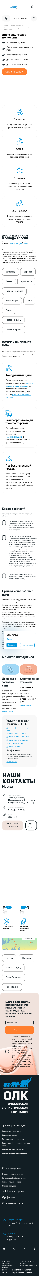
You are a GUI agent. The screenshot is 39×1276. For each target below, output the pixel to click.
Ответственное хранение (12, 1174)
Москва (9, 958)
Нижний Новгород (14, 291)
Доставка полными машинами (17, 737)
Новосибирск (12, 301)
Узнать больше (7, 712)
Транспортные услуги (14, 1125)
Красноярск (26, 281)
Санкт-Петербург (14, 329)
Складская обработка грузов (14, 1178)
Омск (29, 301)
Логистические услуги (14, 743)
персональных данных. (21, 1039)
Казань (9, 281)
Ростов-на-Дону (13, 320)
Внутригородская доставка (13, 1139)
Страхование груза (12, 1203)
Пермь (9, 310)
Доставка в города (13, 747)
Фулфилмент (9, 1197)
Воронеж (28, 272)
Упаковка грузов (9, 1186)
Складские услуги (11, 1168)
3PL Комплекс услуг (13, 1191)
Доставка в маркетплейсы (16, 733)
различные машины (14, 437)
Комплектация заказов (11, 1182)
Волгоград (10, 272)
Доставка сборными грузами (17, 740)
